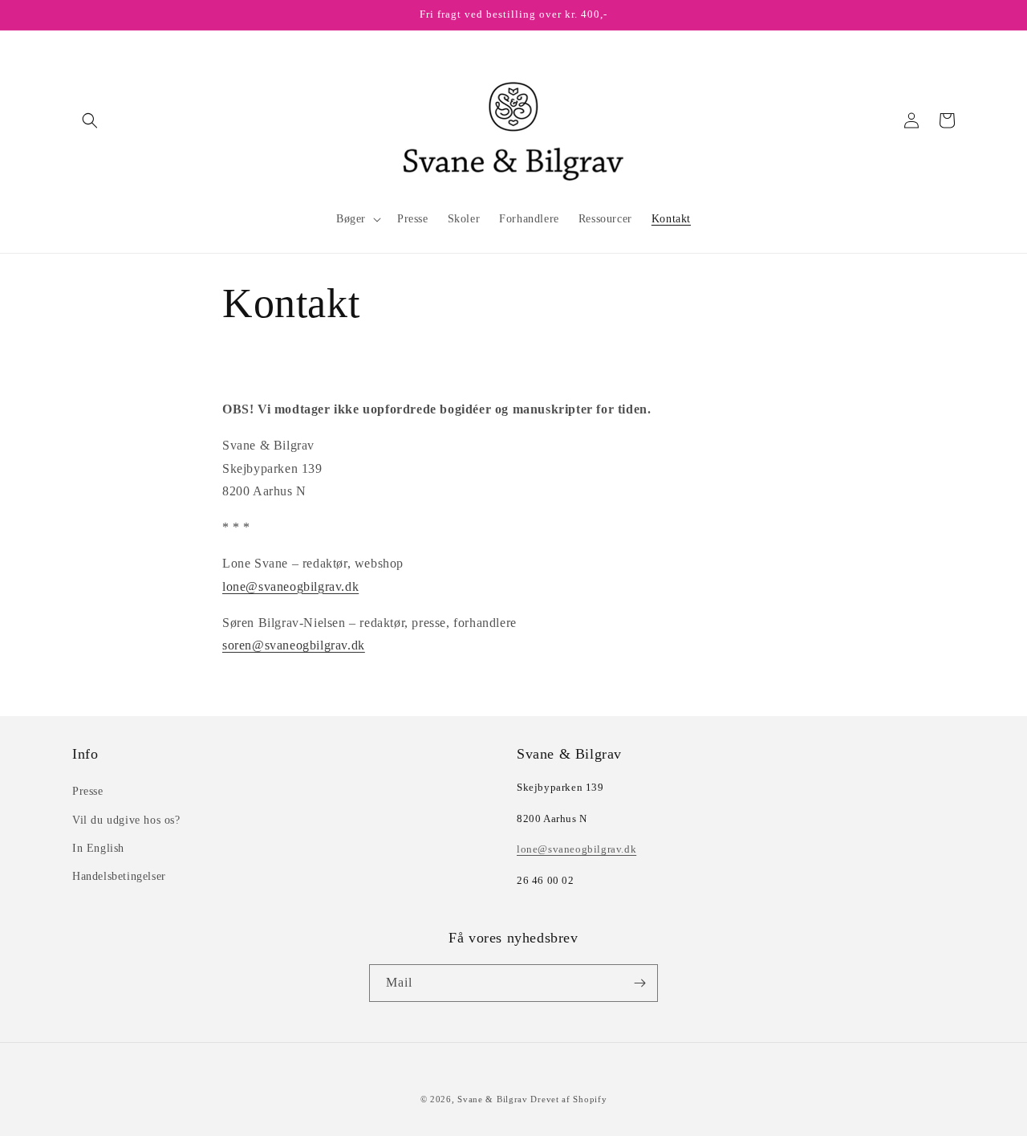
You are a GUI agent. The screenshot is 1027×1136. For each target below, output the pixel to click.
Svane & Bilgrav (492, 1099)
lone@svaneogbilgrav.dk (290, 586)
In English (98, 848)
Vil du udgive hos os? (126, 820)
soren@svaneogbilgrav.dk (293, 645)
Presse (88, 791)
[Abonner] (639, 983)
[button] (90, 120)
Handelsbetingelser (119, 876)
